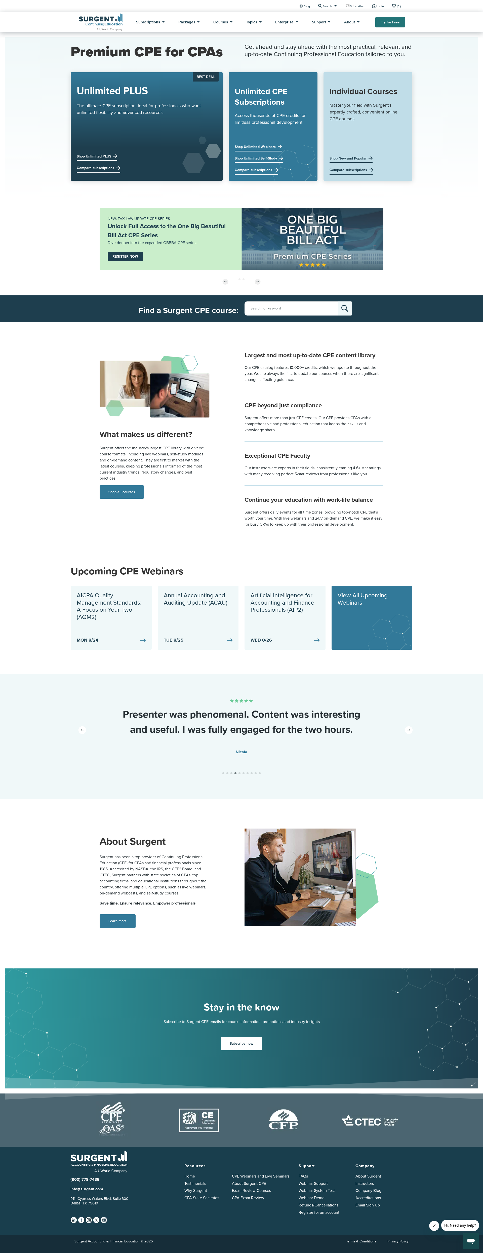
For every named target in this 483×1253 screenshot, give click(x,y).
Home (189, 1176)
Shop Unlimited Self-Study (256, 158)
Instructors (364, 1183)
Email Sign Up (367, 1205)
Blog (307, 6)
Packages (186, 22)
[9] (256, 773)
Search (327, 6)
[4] (235, 773)
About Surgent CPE (249, 1183)
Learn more (117, 921)
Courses (220, 22)
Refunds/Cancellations (318, 1205)
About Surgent (368, 1176)
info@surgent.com (86, 1189)
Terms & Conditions (361, 1241)
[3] (231, 773)
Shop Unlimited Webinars (255, 146)
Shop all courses (121, 492)
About (349, 22)
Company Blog (368, 1190)
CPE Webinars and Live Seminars (260, 1176)
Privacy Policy (398, 1241)
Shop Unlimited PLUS (94, 156)
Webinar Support (313, 1183)
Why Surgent (195, 1190)
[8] (252, 773)
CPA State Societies (201, 1198)
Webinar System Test (317, 1190)
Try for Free (390, 22)
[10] (260, 773)
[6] (244, 773)
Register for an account (319, 1212)
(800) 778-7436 (84, 1179)
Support (319, 22)
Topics (251, 22)
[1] (223, 773)
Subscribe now (241, 1043)
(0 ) (399, 6)
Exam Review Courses (251, 1190)
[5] (239, 773)
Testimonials (195, 1183)
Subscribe (357, 6)
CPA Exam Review (248, 1198)
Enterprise (284, 22)
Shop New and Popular (348, 158)
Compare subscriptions (95, 168)
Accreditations (368, 1198)
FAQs (303, 1176)
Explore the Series (127, 259)
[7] (248, 773)
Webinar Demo (312, 1198)
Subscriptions (148, 22)
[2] (227, 773)
